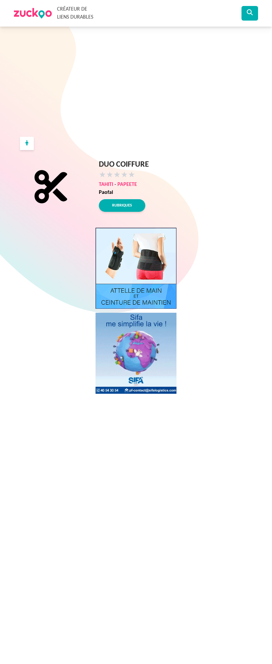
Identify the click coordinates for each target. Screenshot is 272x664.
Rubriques (122, 206)
